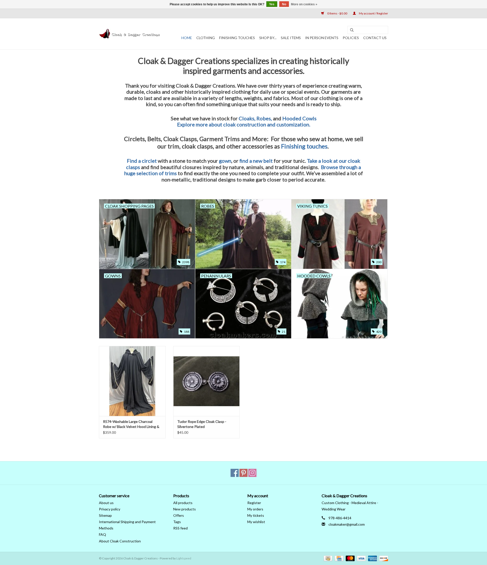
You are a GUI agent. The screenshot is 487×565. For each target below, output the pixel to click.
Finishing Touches (237, 38)
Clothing (205, 38)
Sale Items (291, 38)
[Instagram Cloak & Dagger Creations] (252, 473)
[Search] (351, 30)
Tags (177, 522)
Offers (178, 515)
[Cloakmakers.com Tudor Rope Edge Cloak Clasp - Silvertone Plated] (206, 381)
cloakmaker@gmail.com (346, 524)
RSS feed (180, 528)
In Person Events (321, 38)
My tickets (255, 515)
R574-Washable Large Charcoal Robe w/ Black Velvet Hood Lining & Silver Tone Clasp (131, 424)
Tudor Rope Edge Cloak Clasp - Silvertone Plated (201, 424)
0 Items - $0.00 (337, 13)
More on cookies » (304, 4)
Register (254, 503)
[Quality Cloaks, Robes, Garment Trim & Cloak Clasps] (130, 34)
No (284, 4)
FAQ (102, 534)
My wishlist (256, 522)
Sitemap (105, 515)
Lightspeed (183, 558)
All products (183, 503)
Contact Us (375, 38)
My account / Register (373, 13)
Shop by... (267, 38)
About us (106, 503)
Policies (351, 38)
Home (186, 38)
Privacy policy (109, 509)
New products (184, 509)
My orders (255, 509)
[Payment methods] (327, 558)
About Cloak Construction (120, 541)
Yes (271, 4)
